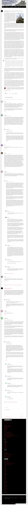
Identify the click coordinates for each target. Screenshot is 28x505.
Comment (21, 414)
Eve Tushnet (5, 446)
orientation (6, 482)
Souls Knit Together (6, 460)
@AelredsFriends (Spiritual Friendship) (8, 425)
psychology (6, 485)
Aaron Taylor (8, 87)
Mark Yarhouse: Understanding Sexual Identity (9, 435)
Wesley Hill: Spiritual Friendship (8, 436)
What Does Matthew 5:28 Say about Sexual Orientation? (10, 463)
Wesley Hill (5, 440)
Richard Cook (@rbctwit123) (8, 288)
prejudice (12, 97)
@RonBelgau (6, 429)
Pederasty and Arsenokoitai (7, 461)
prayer (5, 484)
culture (8, 97)
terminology (6, 488)
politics (10, 97)
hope (5, 476)
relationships (6, 486)
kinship (5, 478)
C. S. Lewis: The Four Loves (7, 432)
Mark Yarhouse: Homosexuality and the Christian (9, 434)
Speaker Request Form (6, 421)
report (12, 13)
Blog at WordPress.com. (14, 502)
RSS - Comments (6, 492)
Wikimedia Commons (9, 90)
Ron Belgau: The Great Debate (7, 456)
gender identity (6, 474)
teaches (20, 32)
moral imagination (6, 481)
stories (5, 487)
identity (5, 477)
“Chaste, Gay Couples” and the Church (8, 462)
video (5, 489)
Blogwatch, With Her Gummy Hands (9, 273)
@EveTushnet (6, 427)
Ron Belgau (5, 439)
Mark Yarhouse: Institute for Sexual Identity (9, 454)
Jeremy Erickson (5, 443)
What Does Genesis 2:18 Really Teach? (8, 464)
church (7, 97)
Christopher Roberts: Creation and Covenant (9, 433)
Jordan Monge (5, 445)
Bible (5, 466)
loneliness (6, 479)
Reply (4, 111)
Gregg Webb (5, 447)
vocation (5, 490)
